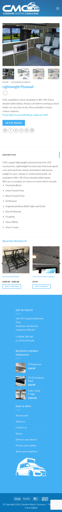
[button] (58, 8)
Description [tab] (9, 155)
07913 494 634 (26, 340)
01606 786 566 (25, 336)
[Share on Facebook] (10, 130)
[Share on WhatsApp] (5, 130)
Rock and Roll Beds (10, 276)
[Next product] (5, 92)
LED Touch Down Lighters (44, 276)
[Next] (54, 44)
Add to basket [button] (41, 286)
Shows (19, 433)
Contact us (21, 427)
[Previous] (8, 44)
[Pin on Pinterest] (26, 130)
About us (20, 421)
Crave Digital (31, 507)
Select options (12, 286)
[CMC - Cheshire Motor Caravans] (21, 8)
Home (5, 82)
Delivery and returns (26, 439)
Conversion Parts (20, 82)
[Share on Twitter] (15, 130)
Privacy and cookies (26, 445)
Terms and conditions (27, 451)
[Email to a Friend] (21, 130)
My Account (22, 415)
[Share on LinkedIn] (32, 130)
